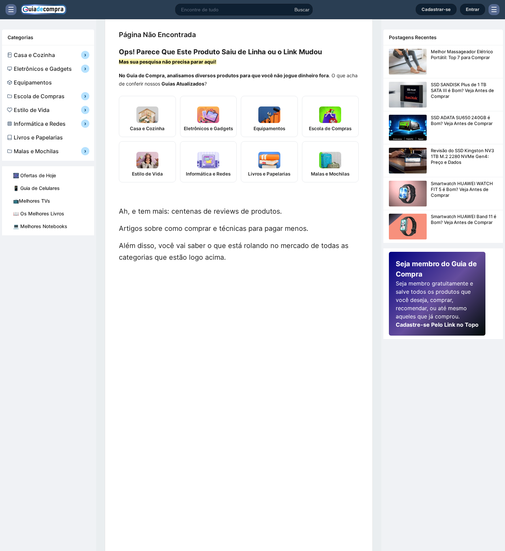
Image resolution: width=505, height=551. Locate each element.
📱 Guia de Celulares (36, 188)
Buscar (302, 9)
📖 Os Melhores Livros (38, 213)
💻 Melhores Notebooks (40, 226)
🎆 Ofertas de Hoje (34, 175)
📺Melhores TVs (31, 201)
